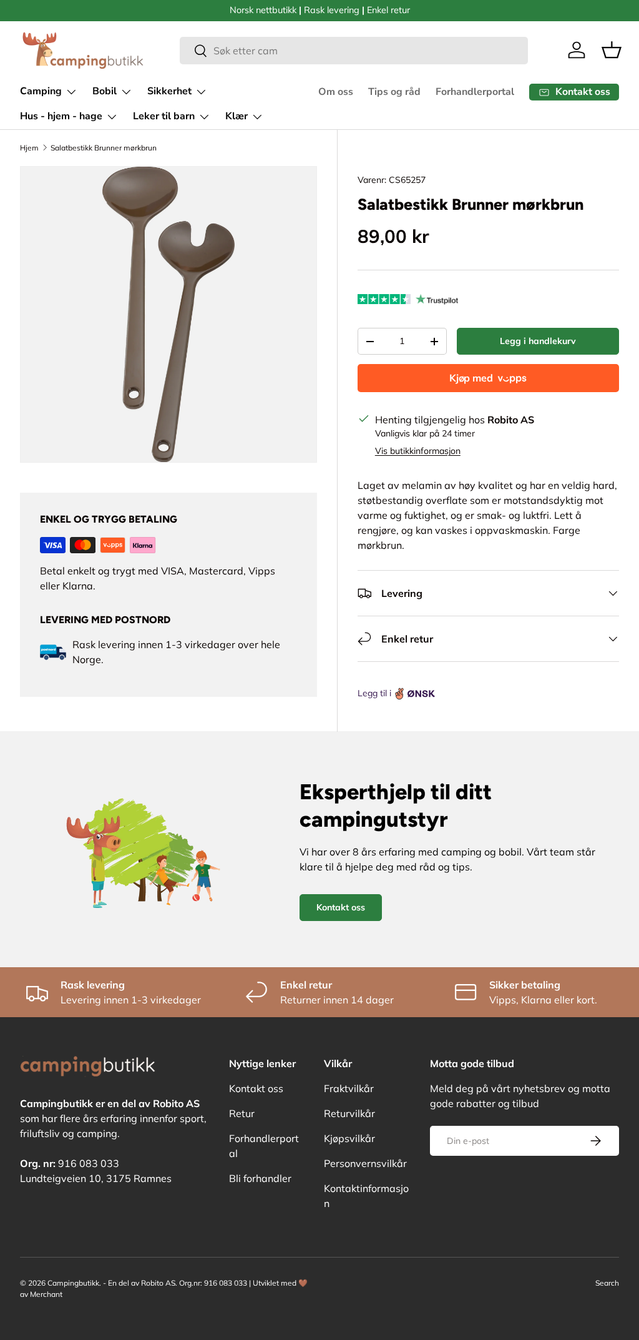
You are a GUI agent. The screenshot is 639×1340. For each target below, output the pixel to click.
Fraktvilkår (349, 1088)
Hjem (29, 147)
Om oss (335, 92)
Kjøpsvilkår (349, 1138)
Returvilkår (349, 1113)
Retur (242, 1113)
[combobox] (354, 50)
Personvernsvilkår (365, 1163)
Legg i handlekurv (538, 341)
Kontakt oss (340, 907)
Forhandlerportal (475, 92)
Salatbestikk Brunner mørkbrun (104, 147)
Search (607, 1283)
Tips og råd (394, 92)
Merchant (46, 1294)
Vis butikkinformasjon (418, 450)
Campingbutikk (73, 1283)
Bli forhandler (260, 1178)
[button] (611, 50)
